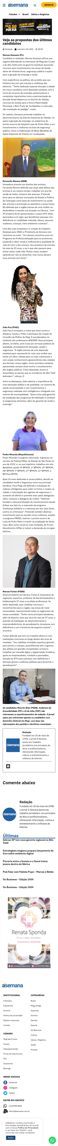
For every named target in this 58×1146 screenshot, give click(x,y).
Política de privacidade (13, 1015)
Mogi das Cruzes (10, 1039)
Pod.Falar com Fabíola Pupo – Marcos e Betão (28, 871)
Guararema (8, 1063)
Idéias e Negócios (40, 14)
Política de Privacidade (28, 1128)
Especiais (35, 1010)
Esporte (34, 1025)
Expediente (8, 1005)
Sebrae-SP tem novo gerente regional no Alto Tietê (28, 841)
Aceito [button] (10, 1137)
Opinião (34, 1020)
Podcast (34, 1049)
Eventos (34, 1015)
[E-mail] (8, 767)
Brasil (25, 14)
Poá (4, 1058)
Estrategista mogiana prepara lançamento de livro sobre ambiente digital (28, 852)
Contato (6, 1025)
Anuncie (6, 1010)
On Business (36, 1030)
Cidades (13, 14)
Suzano (6, 1044)
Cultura (34, 1035)
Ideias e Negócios (38, 1040)
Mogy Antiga (36, 1005)
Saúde (33, 1045)
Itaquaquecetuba (10, 1049)
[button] (4, 5)
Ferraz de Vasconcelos (13, 1054)
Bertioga (7, 1068)
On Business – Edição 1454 (18, 879)
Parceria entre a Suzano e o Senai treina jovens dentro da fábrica (25, 863)
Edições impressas (11, 1020)
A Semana (7, 1001)
